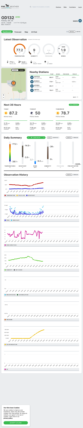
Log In (80, 7)
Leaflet (11, 99)
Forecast (16, 32)
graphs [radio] (69, 137)
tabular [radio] (75, 137)
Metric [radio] (78, 31)
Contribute (72, 7)
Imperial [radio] (72, 31)
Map (23, 32)
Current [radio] (15, 70)
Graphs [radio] (69, 174)
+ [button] (3, 95)
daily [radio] (49, 137)
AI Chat (30, 32)
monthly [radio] (55, 137)
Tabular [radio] (75, 174)
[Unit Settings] (67, 32)
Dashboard (6, 32)
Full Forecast (74, 104)
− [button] (3, 98)
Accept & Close (16, 423)
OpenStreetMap (17, 99)
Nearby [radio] (22, 70)
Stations (58, 7)
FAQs (65, 7)
